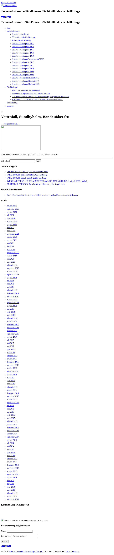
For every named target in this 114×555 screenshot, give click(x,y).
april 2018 (11, 312)
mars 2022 (11, 231)
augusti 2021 (12, 240)
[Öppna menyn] (2, 111)
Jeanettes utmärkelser (20, 34)
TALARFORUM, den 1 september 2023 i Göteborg (27, 175)
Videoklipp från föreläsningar (23, 37)
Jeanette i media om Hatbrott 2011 (25, 81)
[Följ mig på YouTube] (8, 17)
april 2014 (11, 452)
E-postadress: (6, 536)
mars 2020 (11, 262)
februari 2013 (12, 493)
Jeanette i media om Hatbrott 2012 (25, 78)
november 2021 (13, 234)
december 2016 (13, 362)
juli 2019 (10, 281)
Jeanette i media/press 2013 (23, 56)
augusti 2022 (12, 225)
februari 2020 (12, 265)
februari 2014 (12, 459)
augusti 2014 (12, 440)
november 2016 (13, 365)
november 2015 (13, 396)
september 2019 (13, 274)
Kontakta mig (12, 103)
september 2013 (13, 474)
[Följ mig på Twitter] (2, 17)
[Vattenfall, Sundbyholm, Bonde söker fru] (21, 149)
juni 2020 (10, 259)
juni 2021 (10, 243)
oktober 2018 (12, 299)
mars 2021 (11, 250)
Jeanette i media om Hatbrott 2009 (25, 84)
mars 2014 (11, 456)
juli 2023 (10, 215)
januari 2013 (12, 496)
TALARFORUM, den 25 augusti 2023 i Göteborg (26, 178)
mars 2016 (11, 384)
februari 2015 (12, 421)
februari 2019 (12, 290)
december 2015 (13, 393)
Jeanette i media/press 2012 (23, 62)
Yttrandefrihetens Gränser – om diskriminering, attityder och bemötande (40, 97)
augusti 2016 (12, 374)
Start (8, 28)
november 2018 (13, 296)
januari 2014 (12, 462)
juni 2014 (10, 446)
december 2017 (13, 324)
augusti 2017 (12, 337)
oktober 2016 (12, 368)
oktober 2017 (12, 331)
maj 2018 (10, 309)
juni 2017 (10, 343)
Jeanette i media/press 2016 (23, 47)
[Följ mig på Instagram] (6, 17)
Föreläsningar (12, 87)
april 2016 (11, 381)
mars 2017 (11, 353)
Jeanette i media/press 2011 (23, 65)
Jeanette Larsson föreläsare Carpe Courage (26, 551)
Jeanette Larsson (13, 31)
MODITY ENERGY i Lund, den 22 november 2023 (27, 172)
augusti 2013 (12, 477)
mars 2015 (11, 418)
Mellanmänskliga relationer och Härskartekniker (31, 93)
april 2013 (11, 487)
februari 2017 (12, 356)
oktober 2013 (12, 471)
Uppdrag (10, 106)
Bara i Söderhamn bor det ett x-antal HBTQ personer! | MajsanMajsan (34, 195)
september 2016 (13, 371)
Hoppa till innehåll (8, 3)
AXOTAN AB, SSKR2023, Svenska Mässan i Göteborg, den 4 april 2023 (36, 184)
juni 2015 (10, 409)
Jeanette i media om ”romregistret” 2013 (28, 59)
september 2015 (13, 403)
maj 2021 (10, 246)
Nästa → (16, 124)
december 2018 (13, 293)
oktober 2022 (12, 221)
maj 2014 (10, 449)
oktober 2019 (12, 271)
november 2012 (13, 499)
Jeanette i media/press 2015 (23, 50)
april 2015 (11, 415)
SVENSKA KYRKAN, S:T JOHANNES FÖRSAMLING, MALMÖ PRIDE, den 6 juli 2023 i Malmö (47, 181)
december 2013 (13, 465)
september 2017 (13, 334)
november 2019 (13, 268)
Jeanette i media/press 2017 (23, 44)
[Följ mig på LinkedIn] (10, 17)
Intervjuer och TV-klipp (21, 40)
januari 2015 (12, 424)
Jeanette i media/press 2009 (23, 72)
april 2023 (11, 218)
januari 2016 (12, 390)
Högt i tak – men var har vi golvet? (26, 90)
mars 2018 (11, 315)
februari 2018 (12, 318)
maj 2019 (10, 287)
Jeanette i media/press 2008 (23, 75)
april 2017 (11, 349)
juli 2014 (10, 443)
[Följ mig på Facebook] (4, 17)
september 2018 (13, 303)
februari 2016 (12, 387)
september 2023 (13, 209)
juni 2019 (10, 284)
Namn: (4, 531)
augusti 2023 (12, 212)
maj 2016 (10, 377)
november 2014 (13, 431)
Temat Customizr (72, 551)
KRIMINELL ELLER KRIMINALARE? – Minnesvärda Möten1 (37, 100)
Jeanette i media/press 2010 (23, 68)
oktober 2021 (12, 237)
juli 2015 (10, 406)
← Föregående (7, 124)
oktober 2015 (12, 399)
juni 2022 (10, 228)
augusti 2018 (12, 306)
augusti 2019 (12, 278)
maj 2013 (10, 484)
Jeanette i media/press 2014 (23, 53)
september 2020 (13, 253)
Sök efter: (5, 161)
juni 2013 (10, 481)
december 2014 (13, 427)
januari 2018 (12, 321)
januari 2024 (12, 206)
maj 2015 (10, 412)
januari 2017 (12, 359)
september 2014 (13, 437)
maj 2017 (10, 346)
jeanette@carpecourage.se (60, 515)
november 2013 (13, 468)
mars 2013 (11, 490)
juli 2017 (10, 340)
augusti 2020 (12, 256)
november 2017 (13, 328)
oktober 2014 (12, 434)
